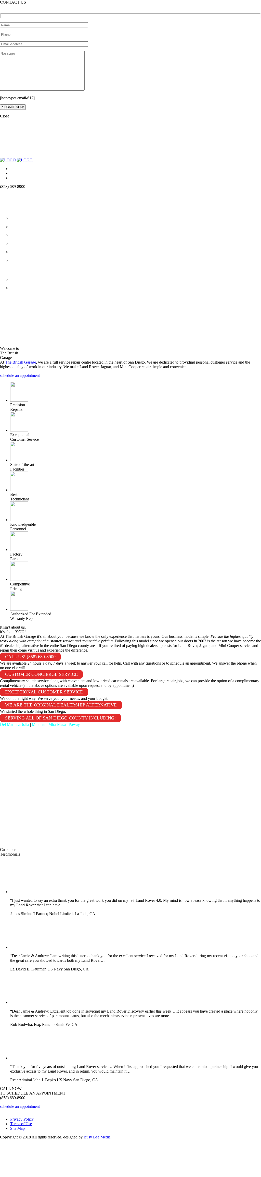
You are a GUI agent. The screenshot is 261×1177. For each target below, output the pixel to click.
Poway (74, 724)
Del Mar (7, 724)
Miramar (39, 724)
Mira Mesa (57, 724)
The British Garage (20, 362)
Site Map (17, 1128)
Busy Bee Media (97, 1137)
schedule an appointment (20, 375)
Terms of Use (21, 1124)
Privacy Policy (22, 1119)
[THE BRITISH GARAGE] (8, 160)
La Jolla (22, 724)
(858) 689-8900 (12, 7)
